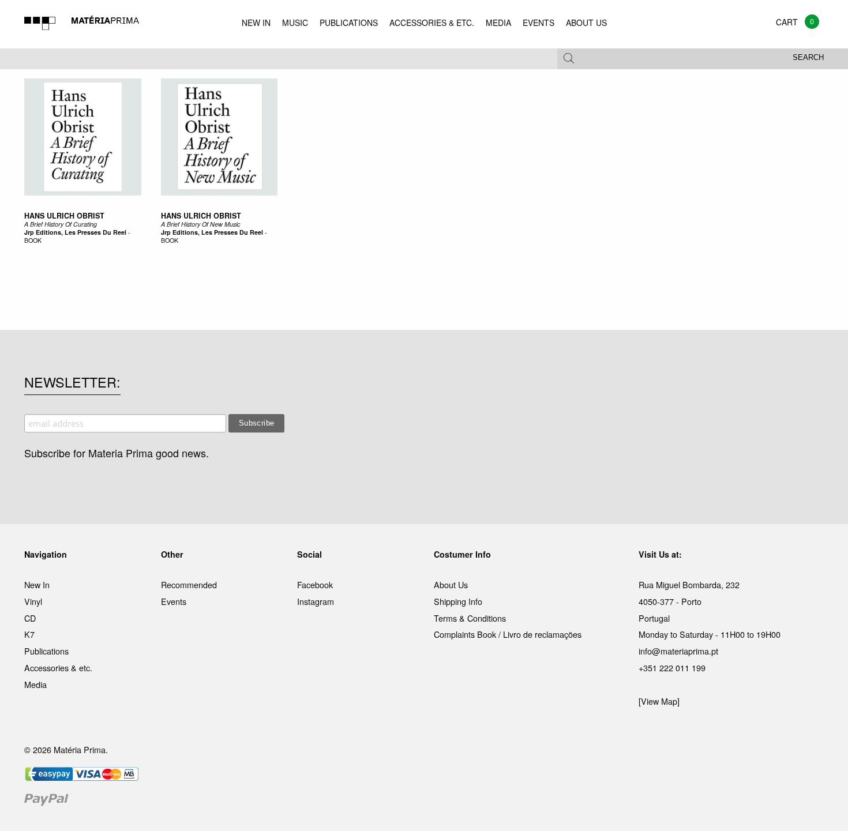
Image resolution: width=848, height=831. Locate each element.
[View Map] (659, 701)
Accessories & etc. (58, 667)
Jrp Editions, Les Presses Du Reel (75, 232)
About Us (451, 584)
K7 (29, 634)
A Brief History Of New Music (200, 224)
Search (808, 58)
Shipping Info (458, 601)
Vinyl (33, 601)
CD (30, 618)
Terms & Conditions (470, 618)
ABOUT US (586, 22)
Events (173, 601)
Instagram (315, 601)
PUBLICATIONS (349, 22)
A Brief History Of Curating (60, 224)
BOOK (33, 240)
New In (37, 584)
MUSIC (295, 22)
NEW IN (256, 22)
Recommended (189, 584)
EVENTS (538, 22)
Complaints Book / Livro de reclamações (507, 634)
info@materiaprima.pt (678, 651)
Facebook (315, 584)
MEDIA (498, 22)
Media (35, 684)
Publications (46, 651)
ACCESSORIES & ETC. (431, 22)
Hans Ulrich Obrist (64, 215)
